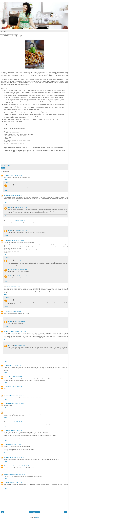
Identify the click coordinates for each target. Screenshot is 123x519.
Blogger (37, 517)
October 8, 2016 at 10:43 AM (16, 421)
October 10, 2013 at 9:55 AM (15, 175)
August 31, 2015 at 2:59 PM (15, 376)
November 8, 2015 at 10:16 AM (16, 412)
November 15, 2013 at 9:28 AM (21, 275)
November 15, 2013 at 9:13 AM (20, 269)
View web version (34, 515)
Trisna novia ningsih (9, 465)
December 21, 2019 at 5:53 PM (22, 465)
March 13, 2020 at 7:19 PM (19, 474)
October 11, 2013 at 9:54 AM (15, 195)
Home (34, 512)
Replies (7, 182)
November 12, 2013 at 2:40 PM (21, 230)
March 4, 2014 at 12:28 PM (20, 321)
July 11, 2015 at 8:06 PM (16, 357)
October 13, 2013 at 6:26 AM (20, 207)
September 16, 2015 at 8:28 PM (16, 395)
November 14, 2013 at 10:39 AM (21, 260)
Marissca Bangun (8, 474)
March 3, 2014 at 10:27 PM (15, 311)
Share (3, 167)
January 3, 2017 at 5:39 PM (15, 430)
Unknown (6, 175)
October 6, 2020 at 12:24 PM (15, 482)
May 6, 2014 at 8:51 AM (20, 331)
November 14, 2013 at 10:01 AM (16, 240)
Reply (5, 179)
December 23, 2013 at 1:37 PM (21, 300)
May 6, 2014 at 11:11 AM (19, 345)
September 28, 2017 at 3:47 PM (16, 457)
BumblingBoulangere (9, 331)
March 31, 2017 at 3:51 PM (15, 444)
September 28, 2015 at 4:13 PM (16, 403)
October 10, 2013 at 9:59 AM (20, 184)
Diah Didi (10, 184)
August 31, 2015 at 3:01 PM (15, 386)
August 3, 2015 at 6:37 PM (15, 365)
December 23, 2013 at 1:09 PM (14, 286)
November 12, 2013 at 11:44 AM (17, 220)
